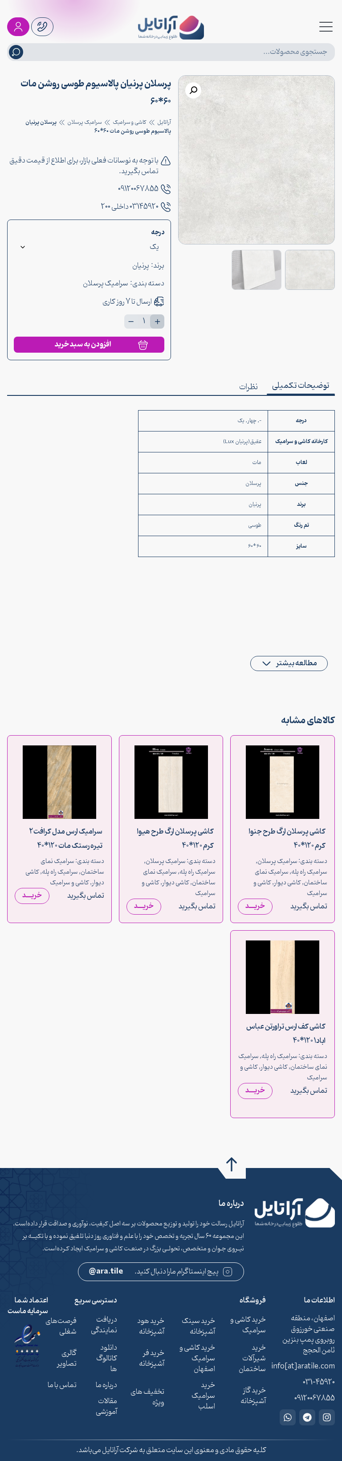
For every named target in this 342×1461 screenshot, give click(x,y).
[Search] (16, 52)
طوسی (254, 525)
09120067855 (138, 189)
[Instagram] (327, 1417)
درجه (157, 233)
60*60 (254, 546)
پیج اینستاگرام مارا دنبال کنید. (154, 1271)
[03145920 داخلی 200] (165, 207)
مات (256, 463)
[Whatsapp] (288, 1417)
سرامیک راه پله (309, 872)
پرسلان (253, 484)
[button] (193, 90)
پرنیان (140, 265)
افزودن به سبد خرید (83, 344)
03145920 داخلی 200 (130, 207)
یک (240, 421)
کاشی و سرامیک (130, 122)
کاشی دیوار (287, 882)
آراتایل (164, 122)
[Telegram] (307, 1417)
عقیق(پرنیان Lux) (242, 442)
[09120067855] (165, 189)
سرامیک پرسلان (84, 122)
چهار (251, 421)
